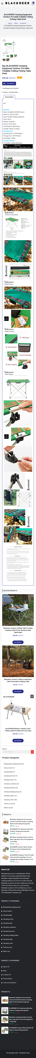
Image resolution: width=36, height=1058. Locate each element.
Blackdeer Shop (24, 1053)
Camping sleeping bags (11, 792)
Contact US (7, 975)
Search (4, 749)
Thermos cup (8, 803)
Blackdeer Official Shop (8, 890)
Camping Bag (8, 772)
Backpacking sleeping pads (13, 764)
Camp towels (8, 768)
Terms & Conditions (9, 982)
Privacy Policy (7, 978)
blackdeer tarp (25, 876)
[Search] (32, 752)
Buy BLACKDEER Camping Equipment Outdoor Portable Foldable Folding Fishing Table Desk (16, 70)
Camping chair (8, 780)
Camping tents (9, 800)
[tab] (9, 97)
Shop (4, 971)
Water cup (7, 808)
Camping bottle (9, 776)
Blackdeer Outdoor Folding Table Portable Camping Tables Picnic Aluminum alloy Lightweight (18, 630)
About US (6, 967)
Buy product (11, 83)
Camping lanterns (10, 788)
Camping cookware (10, 784)
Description (9, 97)
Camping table (13, 92)
